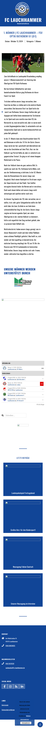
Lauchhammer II (20, 395)
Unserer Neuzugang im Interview (23, 603)
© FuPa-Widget (40, 404)
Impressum (5, 705)
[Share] (40, 724)
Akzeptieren (26, 723)
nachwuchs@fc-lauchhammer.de (15, 668)
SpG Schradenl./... (21, 379)
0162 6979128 (10, 663)
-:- (43, 378)
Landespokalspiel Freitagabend (23, 493)
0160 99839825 (10, 645)
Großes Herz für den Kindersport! (23, 530)
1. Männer (37, 41)
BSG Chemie (11, 395)
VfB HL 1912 (10, 390)
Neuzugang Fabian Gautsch (23, 566)
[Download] (23, 426)
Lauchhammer (11, 369)
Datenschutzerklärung (8, 710)
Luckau (18, 385)
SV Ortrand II (20, 401)
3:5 (43, 368)
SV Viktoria (19, 369)
